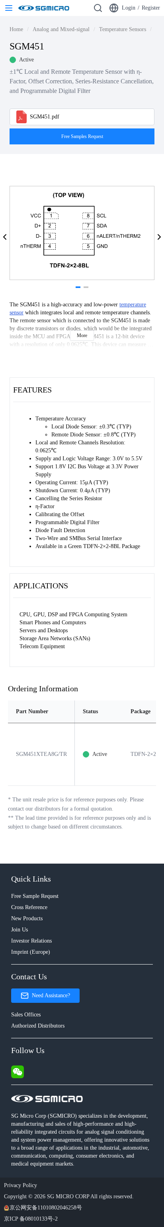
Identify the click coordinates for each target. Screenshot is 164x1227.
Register (151, 8)
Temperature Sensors (122, 29)
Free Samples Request (82, 136)
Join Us (19, 930)
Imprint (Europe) (30, 952)
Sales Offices (26, 1015)
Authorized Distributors (37, 1026)
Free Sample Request (35, 896)
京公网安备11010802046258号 (46, 1208)
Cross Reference (29, 907)
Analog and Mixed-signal (61, 29)
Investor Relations (31, 941)
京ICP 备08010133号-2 (31, 1219)
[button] (5, 237)
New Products (27, 918)
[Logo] (43, 8)
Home (16, 29)
